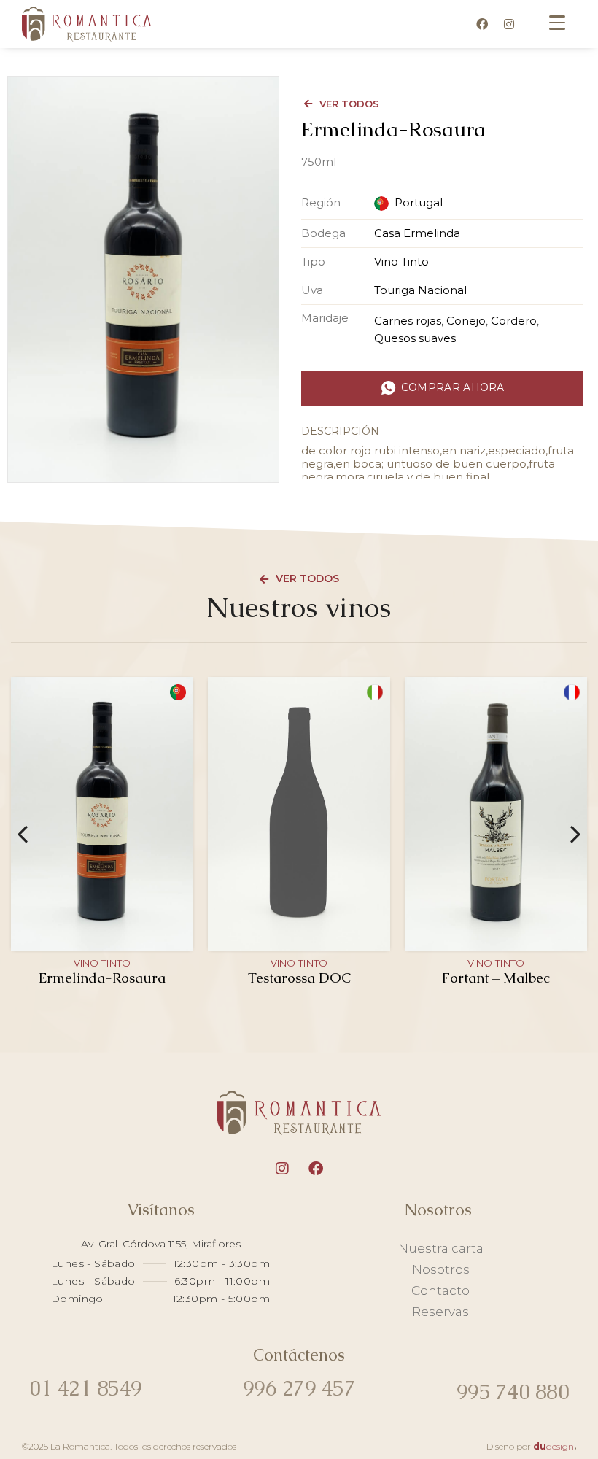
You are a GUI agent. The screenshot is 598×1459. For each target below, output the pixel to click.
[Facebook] (482, 24)
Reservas (440, 1311)
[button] (22, 834)
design (553, 1446)
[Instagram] (509, 24)
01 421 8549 (85, 1388)
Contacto (440, 1290)
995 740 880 (513, 1392)
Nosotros (441, 1269)
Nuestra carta (441, 1248)
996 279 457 (299, 1388)
